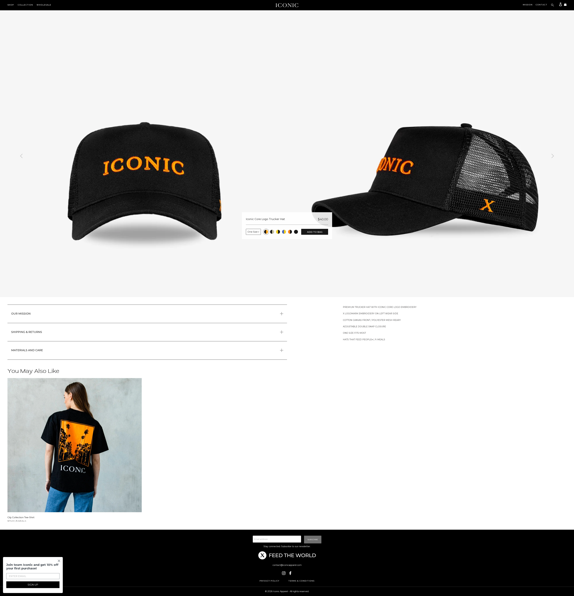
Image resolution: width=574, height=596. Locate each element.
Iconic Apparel (280, 591)
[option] (143, 153)
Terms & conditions (301, 581)
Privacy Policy (269, 581)
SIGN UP (33, 584)
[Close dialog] (59, 560)
